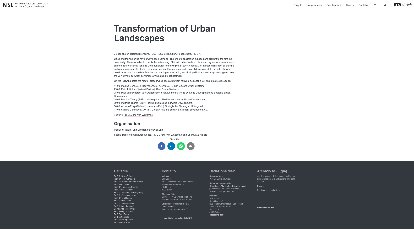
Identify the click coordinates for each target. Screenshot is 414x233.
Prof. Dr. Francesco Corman (126, 186)
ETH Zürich (400, 4)
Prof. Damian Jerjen (122, 200)
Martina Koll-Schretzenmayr (233, 185)
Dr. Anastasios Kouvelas (124, 208)
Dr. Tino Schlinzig (121, 216)
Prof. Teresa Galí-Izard (124, 189)
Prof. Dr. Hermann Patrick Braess (128, 181)
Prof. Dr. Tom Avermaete (124, 178)
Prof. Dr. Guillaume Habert (125, 195)
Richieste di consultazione (268, 190)
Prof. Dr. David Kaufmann (125, 203)
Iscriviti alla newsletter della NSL (178, 217)
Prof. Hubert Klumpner (124, 206)
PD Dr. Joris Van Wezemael (138, 114)
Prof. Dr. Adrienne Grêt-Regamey (128, 192)
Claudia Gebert (168, 206)
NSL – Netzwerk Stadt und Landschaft (26, 5)
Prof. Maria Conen (122, 184)
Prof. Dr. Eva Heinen (123, 197)
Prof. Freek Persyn (122, 214)
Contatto (261, 185)
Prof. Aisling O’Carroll (123, 211)
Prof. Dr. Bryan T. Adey (124, 176)
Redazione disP (216, 214)
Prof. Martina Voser (122, 222)
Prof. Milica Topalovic (123, 219)
